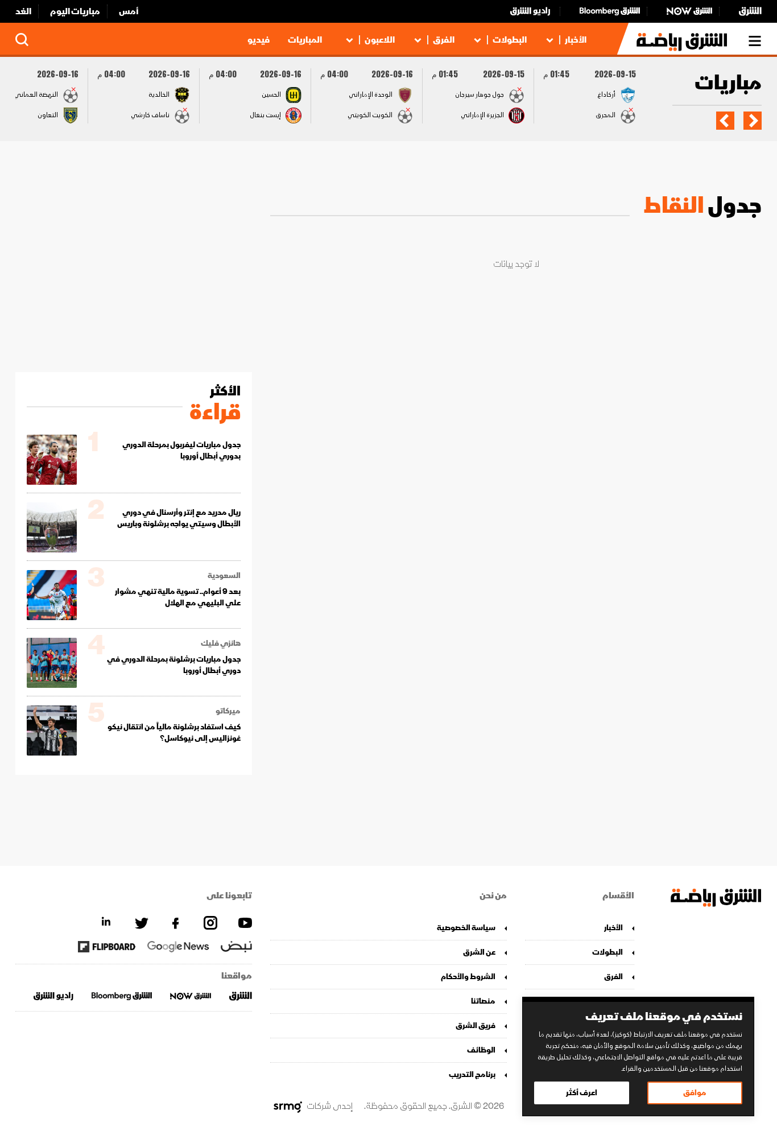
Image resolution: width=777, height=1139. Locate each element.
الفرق (443, 40)
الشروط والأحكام (468, 976)
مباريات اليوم (75, 11)
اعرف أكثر (581, 1092)
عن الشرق (479, 952)
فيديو (258, 40)
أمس (129, 11)
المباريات (305, 40)
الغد (23, 11)
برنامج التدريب (472, 1074)
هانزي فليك (221, 643)
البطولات (510, 40)
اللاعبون (380, 40)
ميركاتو (228, 711)
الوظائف (481, 1050)
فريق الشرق (475, 1025)
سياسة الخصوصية (466, 927)
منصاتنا (483, 1001)
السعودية (224, 575)
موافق (694, 1092)
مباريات (728, 84)
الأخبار (575, 40)
